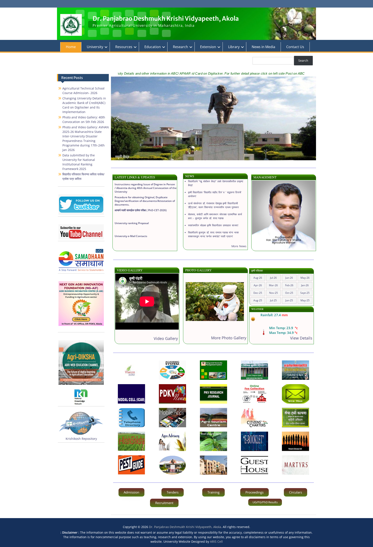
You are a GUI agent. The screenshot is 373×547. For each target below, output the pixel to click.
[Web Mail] (295, 394)
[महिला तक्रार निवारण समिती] (295, 441)
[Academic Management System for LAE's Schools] (254, 370)
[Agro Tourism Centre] (213, 417)
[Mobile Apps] (172, 417)
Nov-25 (273, 293)
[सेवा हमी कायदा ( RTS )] (295, 417)
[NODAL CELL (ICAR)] (131, 394)
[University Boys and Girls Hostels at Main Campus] (213, 465)
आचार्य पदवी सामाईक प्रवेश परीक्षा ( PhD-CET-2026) (141, 199)
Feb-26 (289, 285)
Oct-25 (289, 293)
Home (71, 46)
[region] (213, 118)
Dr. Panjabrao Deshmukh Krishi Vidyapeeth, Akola (166, 18)
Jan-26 (305, 285)
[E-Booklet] (254, 441)
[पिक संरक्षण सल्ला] (213, 441)
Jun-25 (289, 300)
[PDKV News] (172, 394)
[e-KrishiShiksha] (131, 441)
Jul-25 (273, 300)
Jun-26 (289, 278)
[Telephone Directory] (131, 417)
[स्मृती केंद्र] (172, 465)
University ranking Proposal (132, 212)
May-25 (305, 300)
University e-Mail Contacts (131, 224)
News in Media (263, 46)
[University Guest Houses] (254, 465)
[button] (117, 118)
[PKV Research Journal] (213, 394)
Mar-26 (273, 285)
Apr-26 (258, 285)
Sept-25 (305, 293)
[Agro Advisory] (172, 441)
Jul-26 (273, 278)
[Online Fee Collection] (254, 394)
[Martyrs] (295, 465)
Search (303, 60)
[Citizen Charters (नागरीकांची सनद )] (254, 417)
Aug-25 (257, 300)
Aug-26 (257, 278)
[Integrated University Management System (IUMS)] (213, 370)
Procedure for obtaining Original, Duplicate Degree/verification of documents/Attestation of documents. (145, 189)
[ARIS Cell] (295, 370)
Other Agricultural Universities (134, 237)
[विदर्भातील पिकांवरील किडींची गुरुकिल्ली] (131, 465)
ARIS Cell (216, 541)
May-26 (305, 278)
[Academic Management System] (172, 370)
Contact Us (295, 46)
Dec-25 (257, 293)
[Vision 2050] (131, 370)
